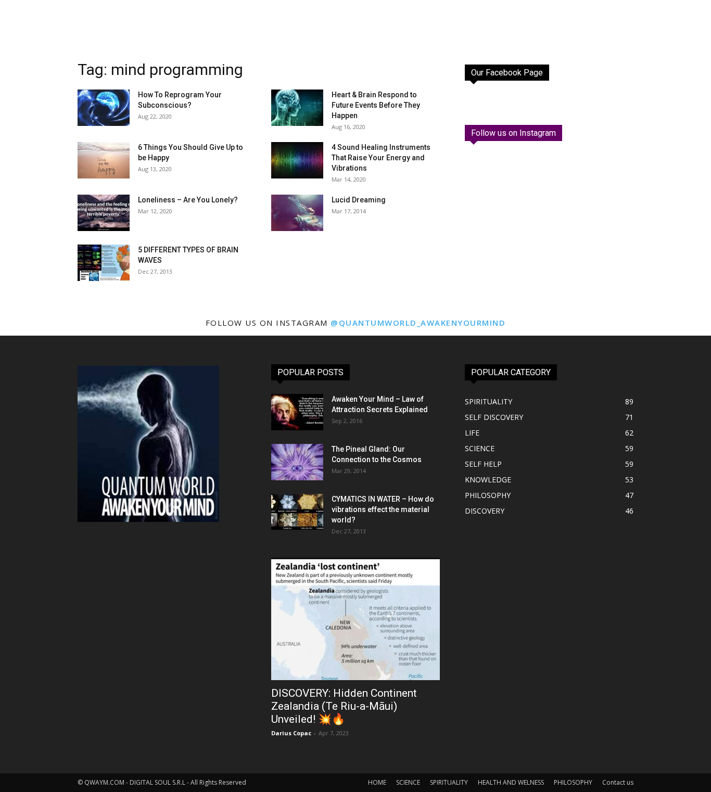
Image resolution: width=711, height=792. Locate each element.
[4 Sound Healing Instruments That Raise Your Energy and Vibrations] (297, 160)
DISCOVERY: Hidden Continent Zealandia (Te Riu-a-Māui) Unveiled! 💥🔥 (344, 706)
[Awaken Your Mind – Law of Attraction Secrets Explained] (297, 412)
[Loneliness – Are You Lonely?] (104, 213)
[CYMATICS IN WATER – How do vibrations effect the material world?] (297, 512)
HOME (377, 782)
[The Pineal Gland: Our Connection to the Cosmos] (297, 462)
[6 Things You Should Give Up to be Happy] (104, 160)
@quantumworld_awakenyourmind (418, 322)
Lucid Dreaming (359, 200)
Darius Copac (291, 733)
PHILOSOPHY (573, 782)
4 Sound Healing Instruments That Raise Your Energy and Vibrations (381, 157)
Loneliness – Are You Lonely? (188, 200)
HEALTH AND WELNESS (511, 782)
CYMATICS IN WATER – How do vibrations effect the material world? (383, 509)
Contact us (617, 782)
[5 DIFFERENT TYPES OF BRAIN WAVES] (104, 263)
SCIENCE (408, 782)
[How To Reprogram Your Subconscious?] (104, 108)
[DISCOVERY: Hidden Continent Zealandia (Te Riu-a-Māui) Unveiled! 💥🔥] (355, 619)
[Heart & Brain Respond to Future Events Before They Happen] (297, 108)
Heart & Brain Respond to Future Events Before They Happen (376, 105)
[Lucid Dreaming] (297, 213)
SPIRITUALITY (449, 782)
